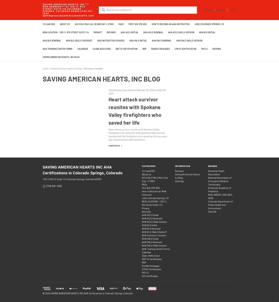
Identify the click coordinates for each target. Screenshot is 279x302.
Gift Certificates (150, 276)
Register (220, 10)
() (234, 10)
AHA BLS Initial (207, 32)
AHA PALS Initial (138, 40)
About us (65, 24)
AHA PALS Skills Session (189, 40)
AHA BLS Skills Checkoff (79, 40)
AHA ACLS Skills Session (181, 32)
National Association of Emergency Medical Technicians (220, 181)
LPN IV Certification (185, 49)
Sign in (210, 10)
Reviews (216, 49)
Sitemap (179, 181)
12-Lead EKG (49, 24)
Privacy (97, 32)
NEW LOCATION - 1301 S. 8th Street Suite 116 (66, 32)
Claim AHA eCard (102, 49)
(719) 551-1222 (54, 186)
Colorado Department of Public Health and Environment (220, 205)
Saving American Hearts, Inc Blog (61, 57)
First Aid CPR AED (138, 24)
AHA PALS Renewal (161, 40)
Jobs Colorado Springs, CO (209, 24)
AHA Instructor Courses (110, 40)
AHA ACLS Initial (129, 32)
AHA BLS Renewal (52, 40)
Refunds (111, 32)
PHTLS (204, 49)
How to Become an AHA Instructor (171, 24)
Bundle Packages (160, 49)
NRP (144, 49)
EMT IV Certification (127, 49)
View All (212, 211)
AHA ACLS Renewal (153, 32)
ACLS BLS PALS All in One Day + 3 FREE (94, 24)
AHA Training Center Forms (57, 49)
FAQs (121, 24)
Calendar (82, 49)
